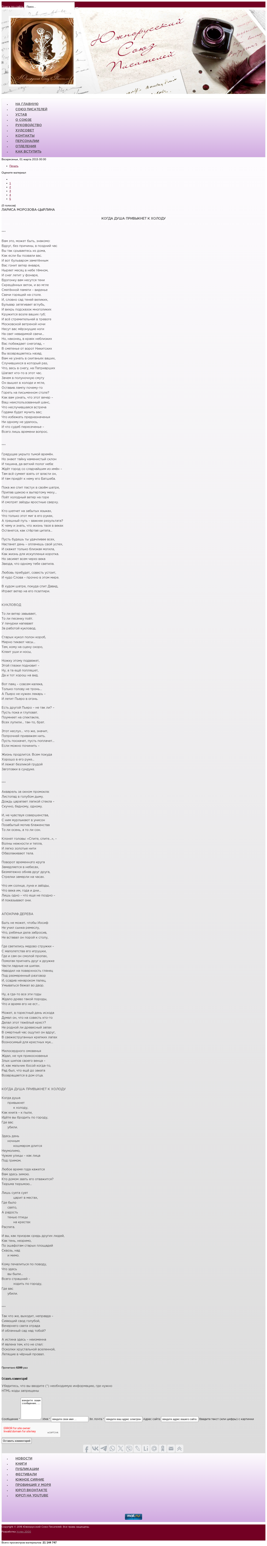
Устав (21, 114)
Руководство (28, 125)
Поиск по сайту (12, 7)
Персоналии (27, 141)
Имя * (46, 1419)
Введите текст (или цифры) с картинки (226, 1419)
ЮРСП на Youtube (31, 1495)
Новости (23, 1458)
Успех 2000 (23, 1532)
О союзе (23, 120)
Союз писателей (31, 109)
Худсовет (24, 130)
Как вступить (28, 151)
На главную (27, 104)
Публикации (27, 1469)
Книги (21, 1463)
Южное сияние (29, 1479)
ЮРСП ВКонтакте (31, 1490)
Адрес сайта (151, 1419)
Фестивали (26, 1474)
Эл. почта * (96, 1419)
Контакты (25, 135)
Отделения (25, 146)
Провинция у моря (33, 1485)
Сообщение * (11, 1419)
